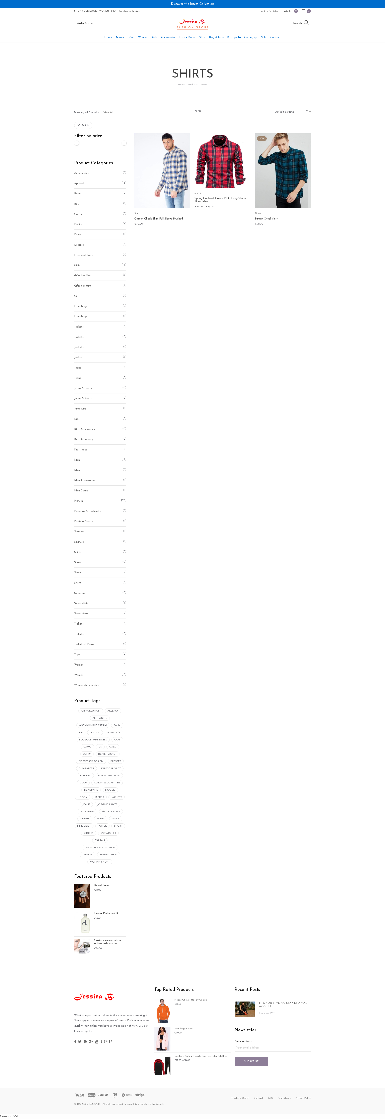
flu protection (109, 776)
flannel (85, 776)
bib (81, 732)
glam (83, 783)
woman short (100, 862)
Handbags (80, 306)
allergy (113, 711)
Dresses (79, 244)
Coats (78, 214)
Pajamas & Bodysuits (87, 511)
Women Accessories (86, 685)
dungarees (86, 768)
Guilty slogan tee (107, 783)
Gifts (202, 37)
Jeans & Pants (83, 388)
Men (131, 37)
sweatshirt (108, 833)
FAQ (270, 1098)
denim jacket (107, 754)
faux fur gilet (111, 768)
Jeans (77, 367)
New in (120, 37)
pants (101, 819)
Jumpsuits (80, 408)
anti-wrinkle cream (93, 725)
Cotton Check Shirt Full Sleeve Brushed (158, 218)
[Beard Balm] (82, 895)
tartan (100, 840)
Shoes (77, 562)
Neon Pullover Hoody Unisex (190, 1000)
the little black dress (100, 847)
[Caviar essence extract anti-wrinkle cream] (82, 946)
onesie (84, 819)
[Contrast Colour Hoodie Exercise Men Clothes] (162, 1065)
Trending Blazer (183, 1028)
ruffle (102, 826)
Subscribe (251, 1061)
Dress (77, 234)
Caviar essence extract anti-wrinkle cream (108, 942)
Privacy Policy (303, 1098)
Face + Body (187, 37)
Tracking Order (240, 1098)
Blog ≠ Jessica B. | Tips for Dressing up (233, 37)
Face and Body (83, 255)
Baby (77, 193)
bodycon (114, 732)
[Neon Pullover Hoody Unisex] (162, 1010)
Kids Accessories (84, 429)
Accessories (168, 37)
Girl (76, 296)
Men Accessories (84, 480)
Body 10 (95, 732)
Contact (275, 37)
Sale (263, 37)
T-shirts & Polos (84, 644)
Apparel (79, 183)
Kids (154, 37)
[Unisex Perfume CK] (82, 923)
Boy (76, 203)
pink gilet (84, 826)
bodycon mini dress (93, 740)
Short (77, 582)
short (118, 826)
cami (117, 740)
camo (87, 747)
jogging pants (107, 804)
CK (100, 747)
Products (193, 85)
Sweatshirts (81, 603)
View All (108, 112)
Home (108, 37)
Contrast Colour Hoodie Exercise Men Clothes (200, 1056)
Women (142, 37)
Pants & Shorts (83, 521)
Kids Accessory (83, 439)
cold (112, 747)
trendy (87, 855)
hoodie (110, 790)
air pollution (90, 711)
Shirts (85, 125)
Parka (116, 819)
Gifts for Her (82, 275)
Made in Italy (111, 812)
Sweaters (79, 593)
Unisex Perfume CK (106, 913)
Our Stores (284, 1098)
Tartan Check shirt (266, 218)
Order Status (85, 23)
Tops (77, 654)
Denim (78, 224)
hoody (82, 797)
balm (117, 725)
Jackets (79, 326)
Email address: (243, 1041)
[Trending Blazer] (162, 1038)
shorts (88, 833)
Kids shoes (80, 449)
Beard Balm (101, 885)
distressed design (91, 761)
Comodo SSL (9, 1116)
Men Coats (81, 490)
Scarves (79, 531)
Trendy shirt (109, 855)
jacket (99, 797)
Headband (91, 790)
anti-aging (99, 718)
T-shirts (79, 623)
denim (87, 754)
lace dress (87, 812)
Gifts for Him (82, 285)
